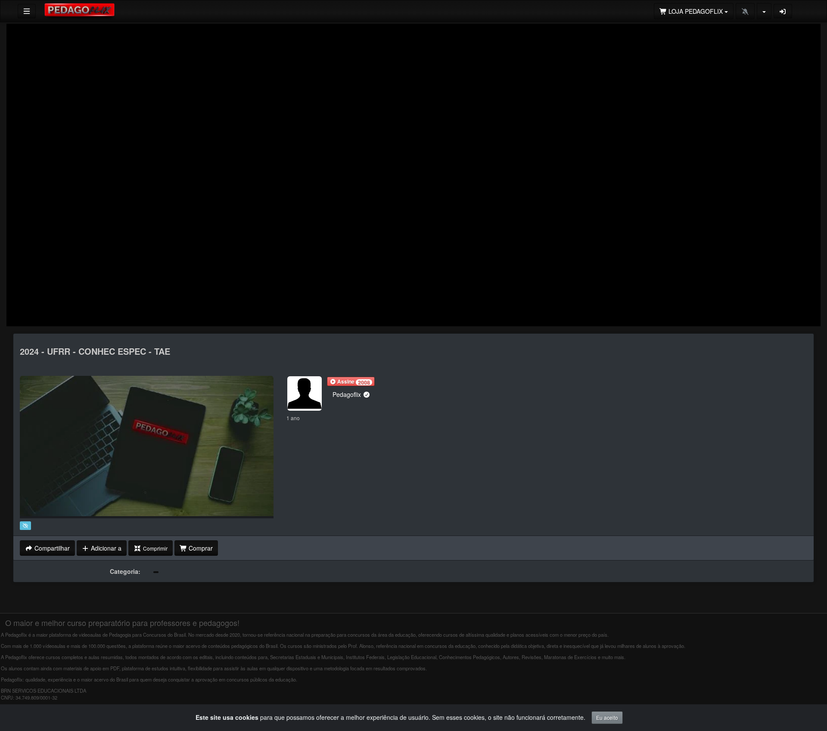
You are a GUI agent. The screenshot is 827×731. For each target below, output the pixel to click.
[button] (351, 381)
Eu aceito (607, 717)
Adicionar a (105, 548)
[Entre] (783, 11)
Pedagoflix (348, 394)
